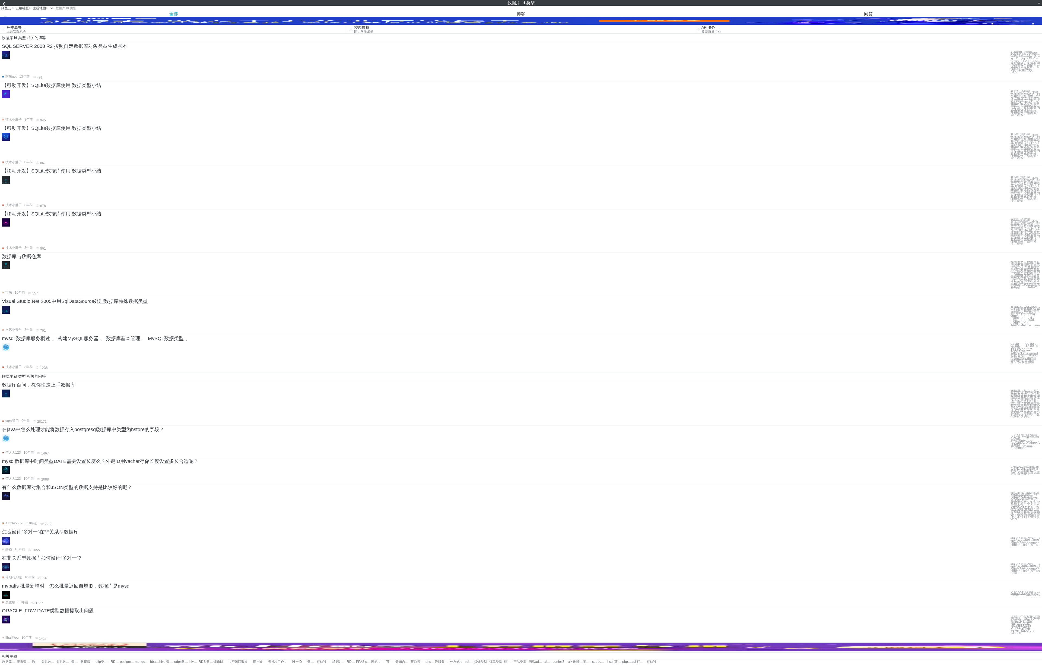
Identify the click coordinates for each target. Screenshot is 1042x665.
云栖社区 (22, 8)
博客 (521, 13)
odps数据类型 (181, 661)
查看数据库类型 (24, 661)
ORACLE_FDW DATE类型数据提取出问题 (48, 610)
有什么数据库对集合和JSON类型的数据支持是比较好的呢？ (67, 487)
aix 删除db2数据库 (575, 661)
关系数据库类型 (48, 661)
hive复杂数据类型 (194, 661)
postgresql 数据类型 (127, 661)
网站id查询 (378, 661)
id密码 (233, 661)
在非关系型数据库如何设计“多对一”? (41, 558)
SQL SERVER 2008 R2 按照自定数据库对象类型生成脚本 (64, 46)
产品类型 (519, 661)
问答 (868, 13)
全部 (173, 13)
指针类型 (480, 661)
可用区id (390, 661)
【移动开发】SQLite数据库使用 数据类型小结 (51, 85)
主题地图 (39, 8)
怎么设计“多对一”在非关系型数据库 (40, 532)
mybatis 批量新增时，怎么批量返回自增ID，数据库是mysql (66, 586)
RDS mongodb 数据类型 (351, 661)
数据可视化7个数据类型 (312, 661)
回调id (242, 661)
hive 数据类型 (166, 661)
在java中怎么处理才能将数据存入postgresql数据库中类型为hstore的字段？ (83, 429)
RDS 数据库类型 (115, 661)
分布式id (456, 661)
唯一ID (297, 661)
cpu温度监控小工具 (599, 661)
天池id (272, 661)
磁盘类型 (508, 661)
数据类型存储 (76, 661)
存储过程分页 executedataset (654, 661)
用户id (257, 661)
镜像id (218, 661)
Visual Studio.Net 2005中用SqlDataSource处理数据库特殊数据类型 (75, 301)
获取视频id (418, 661)
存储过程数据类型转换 (324, 661)
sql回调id (469, 661)
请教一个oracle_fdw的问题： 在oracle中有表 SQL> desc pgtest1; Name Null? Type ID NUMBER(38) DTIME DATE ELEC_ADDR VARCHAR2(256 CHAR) (1025, 625)
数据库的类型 (36, 661)
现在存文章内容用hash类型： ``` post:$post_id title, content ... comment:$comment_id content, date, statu (1025, 541)
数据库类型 (9, 661)
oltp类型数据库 (103, 661)
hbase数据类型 (154, 661)
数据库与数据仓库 (21, 256)
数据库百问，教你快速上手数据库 (38, 385)
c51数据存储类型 (339, 661)
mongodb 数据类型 (142, 661)
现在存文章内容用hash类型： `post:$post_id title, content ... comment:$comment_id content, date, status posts (1025, 568)
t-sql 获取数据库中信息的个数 (614, 661)
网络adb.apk (536, 661)
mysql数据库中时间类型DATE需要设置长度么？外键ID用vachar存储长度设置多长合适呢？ (100, 461)
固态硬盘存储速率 (587, 661)
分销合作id (402, 661)
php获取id (430, 661)
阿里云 (6, 8)
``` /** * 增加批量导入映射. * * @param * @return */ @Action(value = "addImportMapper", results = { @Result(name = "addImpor (1025, 441)
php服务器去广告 (626, 661)
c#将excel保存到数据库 (548, 661)
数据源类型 (88, 661)
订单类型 (495, 661)
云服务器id (442, 661)
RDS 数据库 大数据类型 (206, 661)
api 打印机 (638, 661)
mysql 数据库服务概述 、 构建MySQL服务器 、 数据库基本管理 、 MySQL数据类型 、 (96, 338)
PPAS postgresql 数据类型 (363, 661)
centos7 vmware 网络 (560, 661)
